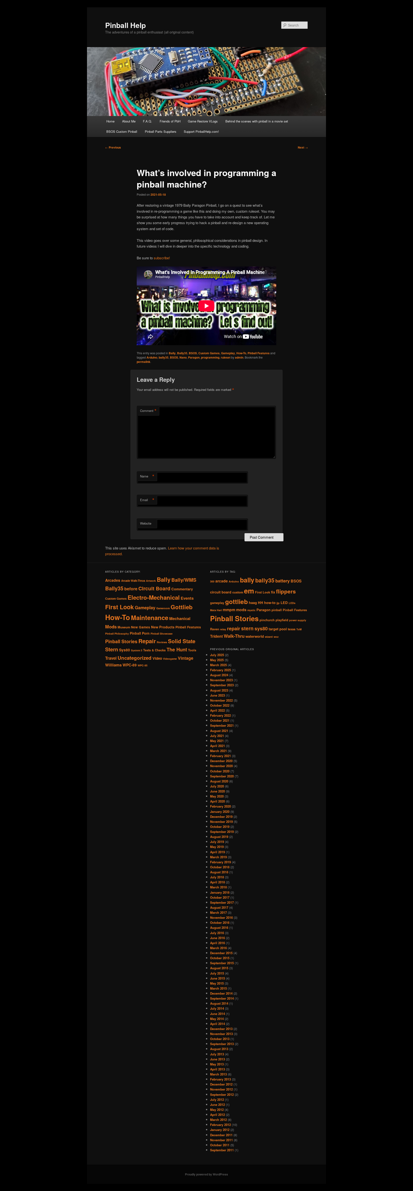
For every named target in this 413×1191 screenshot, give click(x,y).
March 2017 (218, 912)
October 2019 (219, 826)
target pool (278, 629)
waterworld (254, 636)
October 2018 (219, 867)
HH (260, 602)
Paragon (194, 357)
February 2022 (220, 715)
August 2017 (219, 907)
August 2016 (219, 927)
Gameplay (228, 353)
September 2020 (222, 776)
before (130, 589)
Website (145, 523)
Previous (113, 147)
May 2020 (217, 796)
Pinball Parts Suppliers (160, 131)
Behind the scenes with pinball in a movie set (256, 121)
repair (233, 628)
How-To (241, 353)
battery (282, 580)
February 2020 (220, 806)
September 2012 (222, 1094)
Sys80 (124, 650)
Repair (147, 641)
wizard (269, 636)
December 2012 (221, 1084)
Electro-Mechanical (154, 597)
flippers (286, 591)
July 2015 (217, 973)
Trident (216, 636)
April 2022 (217, 710)
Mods (111, 626)
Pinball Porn (140, 633)
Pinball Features (259, 353)
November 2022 (221, 700)
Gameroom (163, 608)
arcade (221, 581)
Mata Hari (216, 610)
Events (187, 598)
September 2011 (222, 1150)
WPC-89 (130, 665)
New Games (140, 627)
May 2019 (217, 846)
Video (157, 658)
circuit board (220, 592)
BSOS (193, 353)
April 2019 (217, 852)
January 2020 (219, 811)
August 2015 (219, 968)
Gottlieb (182, 607)
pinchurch (267, 620)
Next (303, 147)
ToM (299, 629)
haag (253, 602)
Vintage (185, 658)
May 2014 (217, 1018)
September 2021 (222, 725)
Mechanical (179, 618)
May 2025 (217, 660)
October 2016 (219, 922)
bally (247, 579)
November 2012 (221, 1089)
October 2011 (219, 1145)
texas (291, 629)
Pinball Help (125, 25)
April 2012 (217, 1114)
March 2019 (218, 857)
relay (223, 629)
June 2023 (217, 695)
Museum (124, 627)
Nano (183, 357)
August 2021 (219, 730)
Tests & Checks (154, 650)
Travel (111, 658)
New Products (162, 627)
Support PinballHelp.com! (201, 131)
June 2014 (217, 1013)
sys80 (261, 628)
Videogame (170, 658)
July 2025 (217, 655)
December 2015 (221, 953)
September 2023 (222, 685)
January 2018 (219, 892)
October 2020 (219, 771)
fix (273, 592)
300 (212, 581)
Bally (172, 353)
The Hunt (177, 649)
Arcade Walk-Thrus (133, 581)
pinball (277, 610)
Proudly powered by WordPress (206, 1174)
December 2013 (221, 1028)
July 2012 (217, 1099)
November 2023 (221, 680)
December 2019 (221, 816)
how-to (270, 602)
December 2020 (221, 761)
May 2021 (217, 740)
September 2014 (222, 998)
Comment (148, 411)
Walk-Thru (234, 636)
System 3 (136, 650)
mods (241, 609)
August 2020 (219, 781)
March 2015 (218, 988)
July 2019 (217, 841)
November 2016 (221, 917)
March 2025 (218, 665)
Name (147, 476)
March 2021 (218, 750)
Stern (111, 649)
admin (239, 357)
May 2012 (217, 1109)
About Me (129, 121)
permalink (143, 362)
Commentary (182, 589)
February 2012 (220, 1124)
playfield (282, 620)
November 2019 (221, 821)
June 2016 (217, 938)
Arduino (152, 357)
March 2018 (218, 887)
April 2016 (217, 943)
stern (247, 628)
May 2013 (217, 1064)
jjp (278, 603)
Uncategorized (135, 657)
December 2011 (221, 1135)
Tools (192, 650)
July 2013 (217, 1054)
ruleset (225, 357)
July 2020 (217, 786)
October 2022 (219, 705)
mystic (251, 610)
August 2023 (219, 690)
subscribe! (162, 257)
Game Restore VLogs (203, 121)
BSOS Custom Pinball (121, 131)
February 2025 (220, 670)
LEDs (292, 603)
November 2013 (221, 1033)
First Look (119, 607)
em (249, 591)
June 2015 (217, 978)
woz (276, 636)
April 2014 (217, 1023)
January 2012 (219, 1129)
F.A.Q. (147, 121)
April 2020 (217, 801)
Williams (113, 665)
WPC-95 (142, 665)
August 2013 (219, 1049)
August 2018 (219, 872)
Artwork (151, 580)
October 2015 (219, 958)
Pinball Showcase (162, 633)
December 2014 (221, 993)
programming (210, 357)
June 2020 (217, 791)
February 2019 (220, 862)
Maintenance (149, 617)
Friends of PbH (170, 121)
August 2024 (219, 675)
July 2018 (217, 877)
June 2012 (217, 1104)
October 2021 (219, 720)
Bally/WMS (183, 579)
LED (284, 602)
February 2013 (220, 1079)
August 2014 (219, 1003)
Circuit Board (154, 588)
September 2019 (222, 831)
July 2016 (217, 933)
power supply (297, 620)
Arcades (112, 580)
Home (110, 121)
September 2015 (222, 963)
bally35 (163, 357)
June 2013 (217, 1059)
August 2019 (219, 836)
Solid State (181, 641)
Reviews (162, 642)
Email (147, 500)
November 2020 (221, 766)
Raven (214, 629)
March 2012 (218, 1119)
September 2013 (222, 1043)
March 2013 (218, 1074)
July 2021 (217, 735)
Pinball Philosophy (117, 633)
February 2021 (220, 755)
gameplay (217, 603)
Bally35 (182, 353)
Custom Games (209, 353)
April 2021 (217, 745)
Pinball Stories (121, 641)
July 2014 (217, 1008)
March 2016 (218, 948)
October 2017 (219, 897)
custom (237, 592)
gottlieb (236, 601)
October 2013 (219, 1038)
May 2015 (217, 983)
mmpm (229, 609)
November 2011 (221, 1140)
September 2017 (222, 902)
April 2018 (217, 882)
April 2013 (217, 1069)
